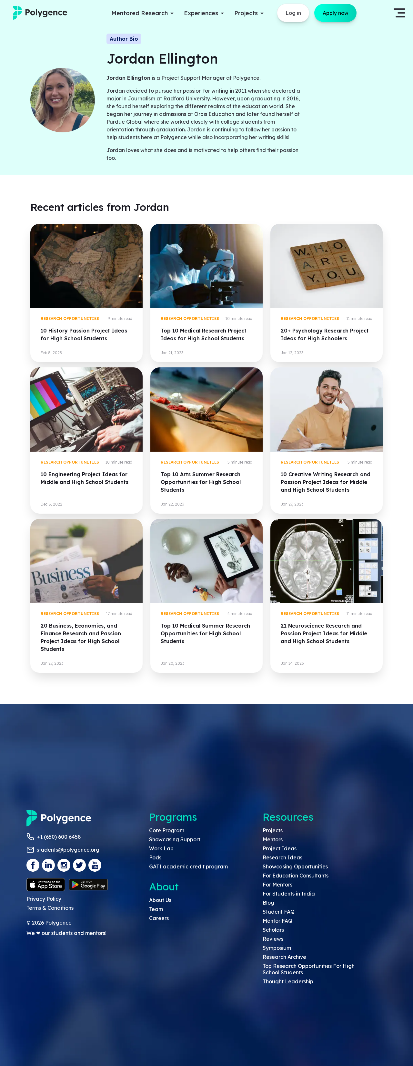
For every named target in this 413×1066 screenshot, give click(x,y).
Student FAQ (279, 911)
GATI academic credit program (188, 866)
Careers (159, 918)
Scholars (273, 930)
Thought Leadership (288, 981)
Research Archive (284, 957)
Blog (268, 902)
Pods (155, 857)
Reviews (273, 939)
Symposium (277, 948)
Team (156, 909)
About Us (160, 900)
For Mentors (277, 884)
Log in (293, 13)
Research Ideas (282, 857)
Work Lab (161, 848)
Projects (273, 830)
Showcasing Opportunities (295, 866)
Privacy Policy (43, 899)
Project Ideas (280, 848)
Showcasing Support (174, 839)
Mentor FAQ (277, 920)
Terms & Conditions (50, 908)
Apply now (335, 13)
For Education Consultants (295, 875)
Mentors (273, 839)
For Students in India (289, 893)
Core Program (166, 830)
